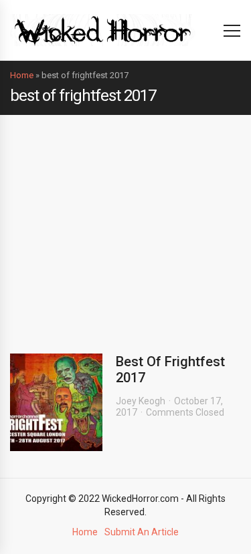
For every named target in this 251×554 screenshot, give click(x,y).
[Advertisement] (125, 224)
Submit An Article (141, 532)
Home (21, 75)
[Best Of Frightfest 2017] (56, 402)
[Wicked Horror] (102, 29)
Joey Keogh (140, 401)
